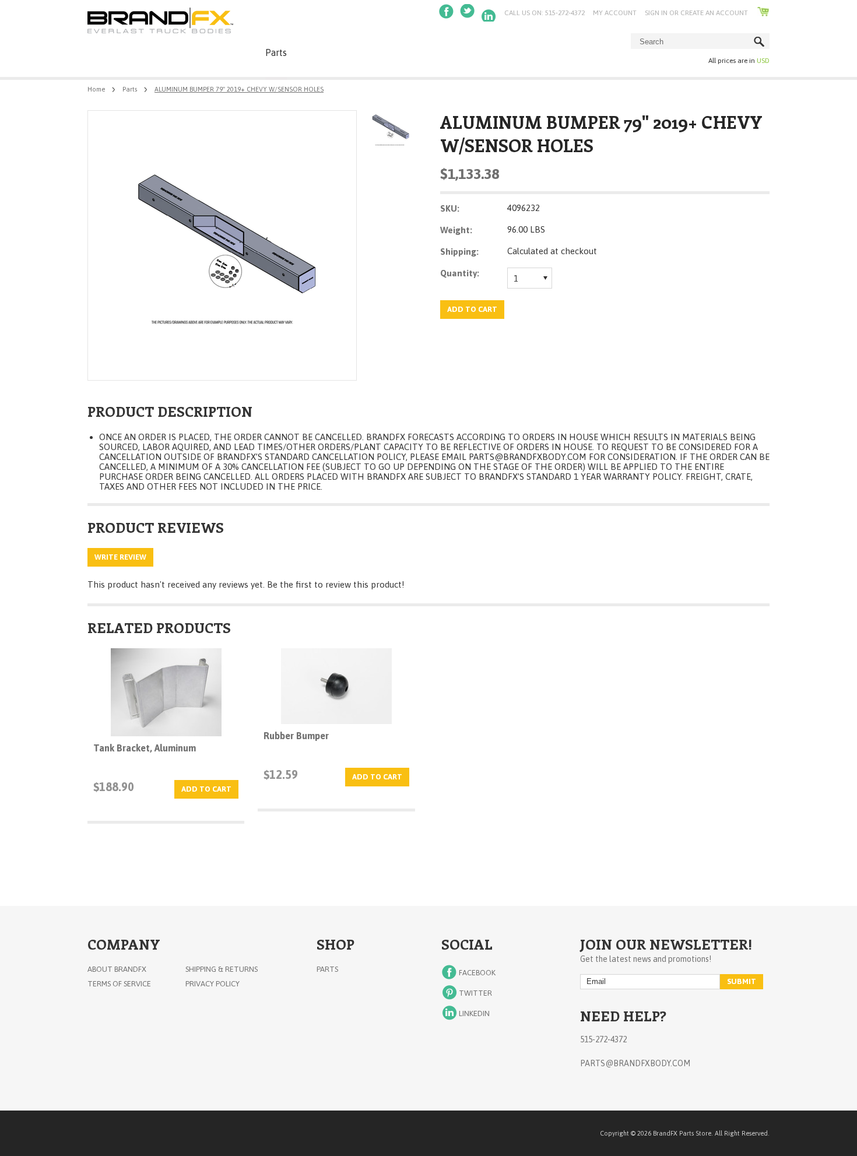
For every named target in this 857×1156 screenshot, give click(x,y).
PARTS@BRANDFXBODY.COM (527, 457)
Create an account (714, 13)
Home (96, 89)
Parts (276, 52)
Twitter (468, 13)
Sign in (656, 13)
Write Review (120, 557)
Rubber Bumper (296, 735)
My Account (615, 13)
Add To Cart (206, 789)
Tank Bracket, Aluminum (144, 748)
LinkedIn (489, 13)
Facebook (447, 13)
